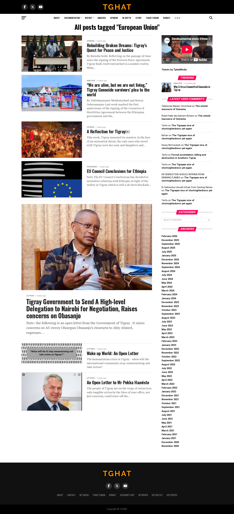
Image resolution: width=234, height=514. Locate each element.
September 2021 (171, 407)
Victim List (157, 495)
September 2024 (171, 267)
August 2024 (168, 271)
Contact (71, 495)
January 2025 (169, 255)
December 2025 (170, 240)
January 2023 (169, 345)
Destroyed (172, 495)
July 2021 (167, 415)
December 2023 (170, 302)
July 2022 (167, 368)
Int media (84, 495)
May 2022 (167, 376)
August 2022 (168, 364)
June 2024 (167, 279)
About (57, 17)
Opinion (114, 17)
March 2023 (168, 337)
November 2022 (170, 352)
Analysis (102, 17)
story (138, 17)
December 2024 (170, 259)
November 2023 (170, 306)
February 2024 (169, 294)
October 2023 (169, 310)
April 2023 (167, 333)
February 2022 (169, 387)
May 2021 (167, 422)
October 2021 (169, 403)
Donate (166, 17)
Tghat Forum (152, 17)
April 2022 (167, 380)
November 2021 (170, 399)
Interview (143, 495)
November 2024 (170, 263)
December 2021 (170, 395)
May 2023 (167, 329)
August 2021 (168, 411)
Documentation (72, 17)
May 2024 (167, 283)
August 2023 (168, 318)
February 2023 (169, 341)
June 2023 (167, 325)
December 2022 (170, 349)
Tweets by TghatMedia (174, 69)
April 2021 (167, 426)
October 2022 (169, 356)
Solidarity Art (127, 495)
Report (88, 17)
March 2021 (168, 430)
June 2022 (167, 372)
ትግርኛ (177, 17)
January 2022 (169, 391)
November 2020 (170, 446)
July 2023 (167, 321)
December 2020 (170, 442)
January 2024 (169, 298)
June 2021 (167, 419)
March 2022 (168, 384)
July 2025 (167, 251)
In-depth (126, 17)
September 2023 (171, 314)
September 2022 (171, 360)
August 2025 (168, 247)
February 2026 (169, 236)
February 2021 (169, 434)
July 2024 (167, 275)
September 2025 (171, 244)
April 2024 (167, 287)
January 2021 (169, 438)
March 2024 (168, 290)
